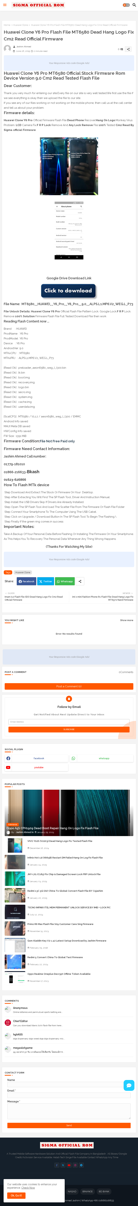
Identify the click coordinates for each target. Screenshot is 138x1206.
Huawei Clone (20, 25)
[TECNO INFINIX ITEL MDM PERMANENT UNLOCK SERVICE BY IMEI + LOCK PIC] (15, 912)
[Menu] (5, 5)
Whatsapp (67, 581)
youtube (38, 767)
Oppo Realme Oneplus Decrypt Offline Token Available (59, 974)
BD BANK (104, 1191)
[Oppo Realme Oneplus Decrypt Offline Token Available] (15, 978)
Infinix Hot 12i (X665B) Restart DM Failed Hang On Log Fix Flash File (65, 857)
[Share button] (80, 581)
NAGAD (72, 1191)
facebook (39, 758)
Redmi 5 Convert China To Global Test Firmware (55, 957)
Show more (126, 620)
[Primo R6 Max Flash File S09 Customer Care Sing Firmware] (15, 928)
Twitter (47, 581)
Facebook (28, 581)
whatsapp (104, 758)
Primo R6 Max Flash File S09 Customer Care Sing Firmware (60, 924)
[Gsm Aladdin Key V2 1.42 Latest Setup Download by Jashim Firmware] (15, 945)
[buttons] (56, 1165)
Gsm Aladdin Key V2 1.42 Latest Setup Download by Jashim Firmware (66, 940)
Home (7, 25)
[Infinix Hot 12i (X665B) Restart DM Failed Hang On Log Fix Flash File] (15, 862)
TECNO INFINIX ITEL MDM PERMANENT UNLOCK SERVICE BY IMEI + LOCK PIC (69, 907)
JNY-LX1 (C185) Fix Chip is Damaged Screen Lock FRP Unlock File (64, 874)
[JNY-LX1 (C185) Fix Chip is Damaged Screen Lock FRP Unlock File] (15, 878)
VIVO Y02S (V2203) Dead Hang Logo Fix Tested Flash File (59, 841)
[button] (126, 5)
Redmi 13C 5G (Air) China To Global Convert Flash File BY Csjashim (65, 891)
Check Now (28, 1187)
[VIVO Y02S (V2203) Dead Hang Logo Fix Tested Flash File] (15, 845)
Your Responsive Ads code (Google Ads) (69, 63)
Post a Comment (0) (69, 686)
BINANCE (87, 1191)
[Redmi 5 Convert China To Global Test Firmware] (15, 962)
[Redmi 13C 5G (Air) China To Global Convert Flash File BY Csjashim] (15, 895)
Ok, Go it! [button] (16, 1195)
